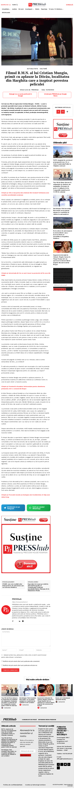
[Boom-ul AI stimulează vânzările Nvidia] (64, 690)
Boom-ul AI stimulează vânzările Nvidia (63, 698)
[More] (67, 112)
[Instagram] (16, 620)
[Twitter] (63, 112)
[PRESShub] (6, 609)
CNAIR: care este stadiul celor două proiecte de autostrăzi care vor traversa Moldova (13, 585)
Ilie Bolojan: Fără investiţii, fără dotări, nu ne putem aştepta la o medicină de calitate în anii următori (62, 211)
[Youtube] (29, 620)
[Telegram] (23, 620)
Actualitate (32, 68)
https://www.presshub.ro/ (20, 602)
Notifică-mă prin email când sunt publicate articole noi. (20, 665)
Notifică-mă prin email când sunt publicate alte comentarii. (21, 661)
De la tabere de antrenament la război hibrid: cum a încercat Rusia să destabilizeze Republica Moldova (62, 234)
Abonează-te (58, 289)
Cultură (43, 68)
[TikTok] (26, 620)
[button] (15, 5)
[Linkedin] (19, 620)
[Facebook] (12, 620)
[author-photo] (2, 708)
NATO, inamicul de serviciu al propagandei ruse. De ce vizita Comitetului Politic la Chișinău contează (62, 163)
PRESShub (35, 90)
